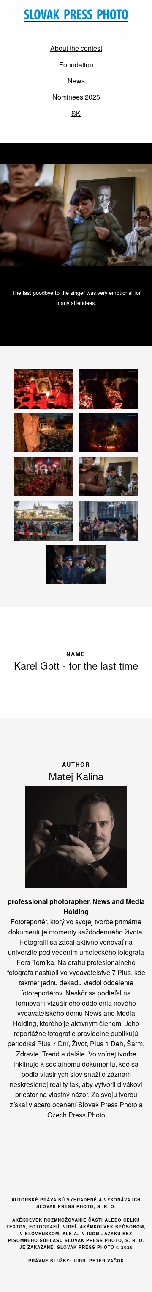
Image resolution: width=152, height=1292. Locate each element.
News (76, 81)
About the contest (76, 48)
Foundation (76, 64)
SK (76, 113)
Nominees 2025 (76, 97)
